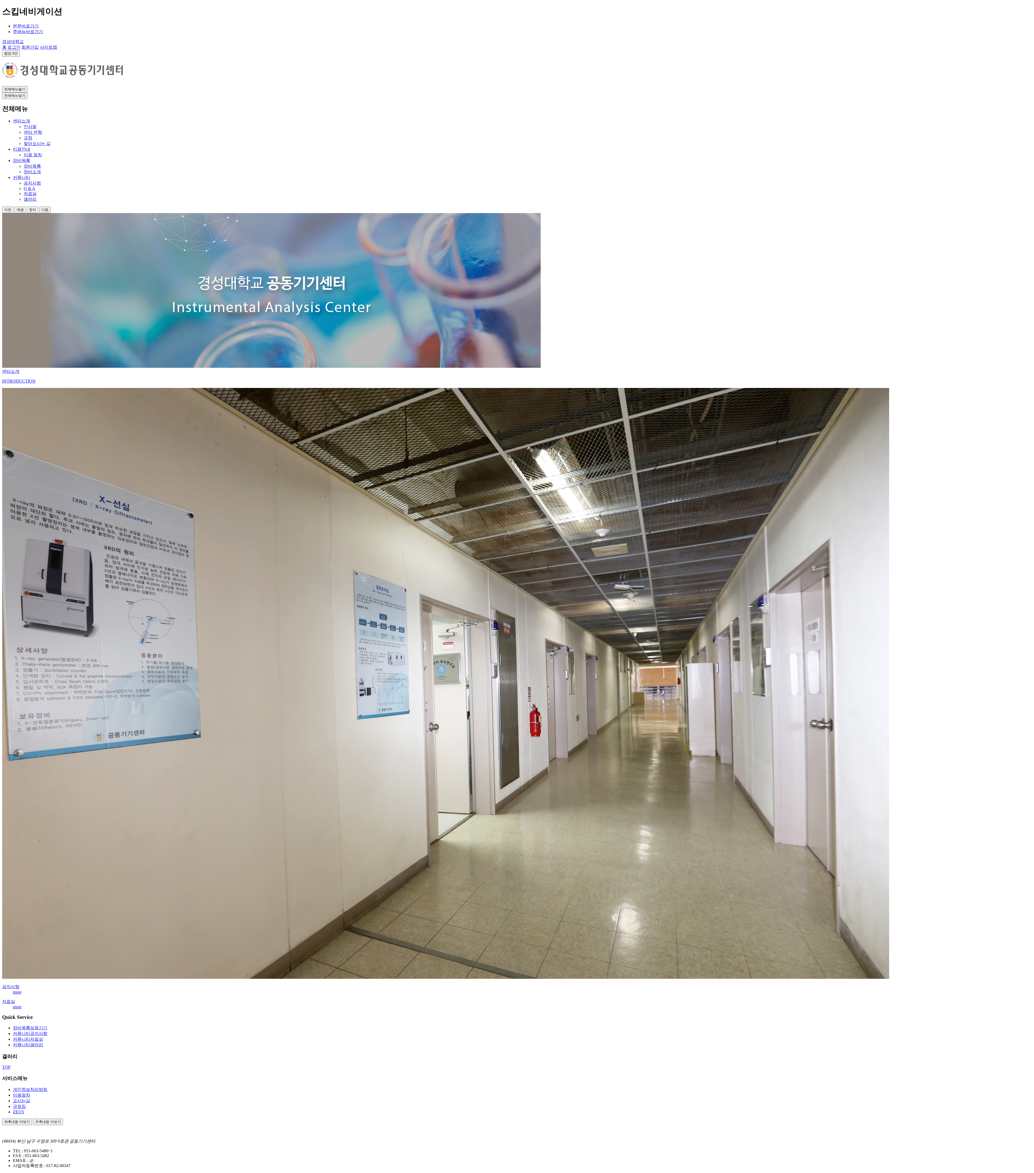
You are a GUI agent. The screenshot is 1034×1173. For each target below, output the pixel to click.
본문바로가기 (26, 26)
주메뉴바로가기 (28, 31)
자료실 (8, 1001)
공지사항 (10, 986)
